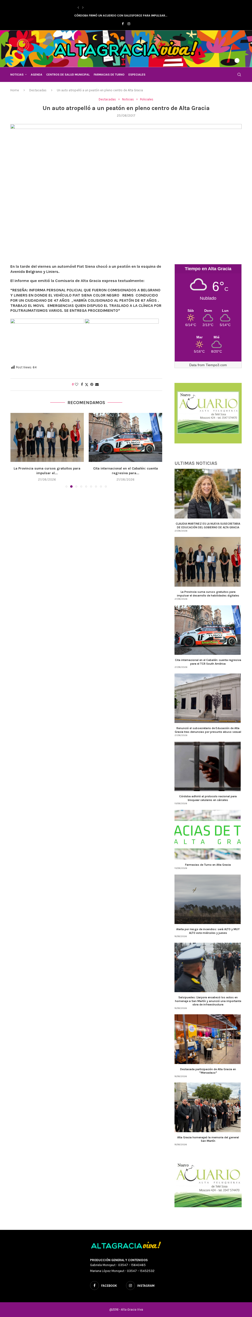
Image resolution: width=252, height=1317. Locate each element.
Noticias (17, 74)
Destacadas (38, 90)
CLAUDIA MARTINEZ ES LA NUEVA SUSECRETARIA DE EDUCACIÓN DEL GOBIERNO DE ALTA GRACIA (208, 525)
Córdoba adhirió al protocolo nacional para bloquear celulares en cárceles (208, 798)
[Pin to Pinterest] (91, 384)
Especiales (136, 74)
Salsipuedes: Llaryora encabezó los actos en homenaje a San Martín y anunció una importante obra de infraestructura (208, 1001)
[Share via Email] (97, 384)
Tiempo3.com (216, 365)
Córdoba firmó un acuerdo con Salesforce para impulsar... (120, 15)
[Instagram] (128, 24)
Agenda (36, 74)
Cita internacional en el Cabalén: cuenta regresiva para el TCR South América (208, 661)
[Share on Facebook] (82, 384)
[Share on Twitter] (86, 384)
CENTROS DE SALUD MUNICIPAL (68, 74)
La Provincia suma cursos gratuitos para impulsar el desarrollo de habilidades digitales (208, 593)
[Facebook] (123, 24)
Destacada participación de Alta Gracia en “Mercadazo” (208, 1070)
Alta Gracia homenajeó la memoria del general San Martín (208, 1139)
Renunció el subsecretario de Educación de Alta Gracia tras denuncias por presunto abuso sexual (208, 729)
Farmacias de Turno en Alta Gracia (208, 864)
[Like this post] (76, 384)
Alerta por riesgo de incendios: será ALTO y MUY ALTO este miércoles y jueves (208, 930)
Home (14, 90)
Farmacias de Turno (109, 74)
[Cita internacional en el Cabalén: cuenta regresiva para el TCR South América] (47, 437)
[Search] (239, 74)
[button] (78, 8)
